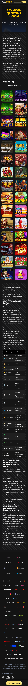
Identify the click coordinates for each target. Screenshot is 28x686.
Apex (7, 2)
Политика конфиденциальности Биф (14, 658)
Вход (24, 2)
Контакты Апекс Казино (14, 660)
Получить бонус (14, 683)
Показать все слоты (14, 85)
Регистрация (18, 2)
